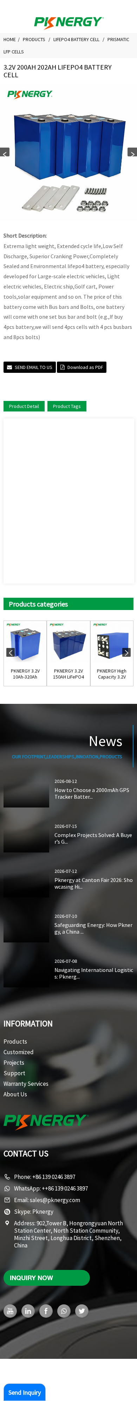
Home (10, 39)
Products (34, 39)
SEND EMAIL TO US (33, 367)
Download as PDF (85, 367)
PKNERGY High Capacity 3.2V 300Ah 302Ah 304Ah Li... (111, 674)
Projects (14, 1062)
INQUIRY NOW (31, 1278)
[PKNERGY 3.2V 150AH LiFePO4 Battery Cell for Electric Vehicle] (68, 642)
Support (14, 1073)
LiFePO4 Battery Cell (76, 39)
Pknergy (42, 1211)
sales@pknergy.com (55, 1200)
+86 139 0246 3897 (53, 1177)
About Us (15, 1094)
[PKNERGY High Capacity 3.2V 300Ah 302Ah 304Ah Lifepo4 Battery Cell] (111, 642)
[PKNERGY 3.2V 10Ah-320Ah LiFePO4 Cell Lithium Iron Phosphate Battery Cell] (25, 642)
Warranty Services (26, 1084)
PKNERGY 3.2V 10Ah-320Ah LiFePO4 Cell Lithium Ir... (25, 674)
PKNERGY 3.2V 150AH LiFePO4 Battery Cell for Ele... (68, 674)
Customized (19, 1052)
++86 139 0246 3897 (65, 1188)
